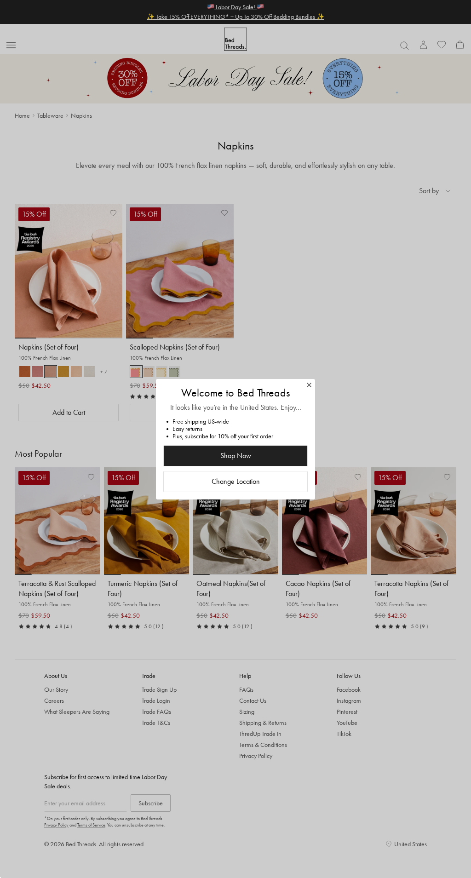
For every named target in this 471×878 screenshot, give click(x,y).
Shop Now (235, 455)
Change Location (236, 481)
